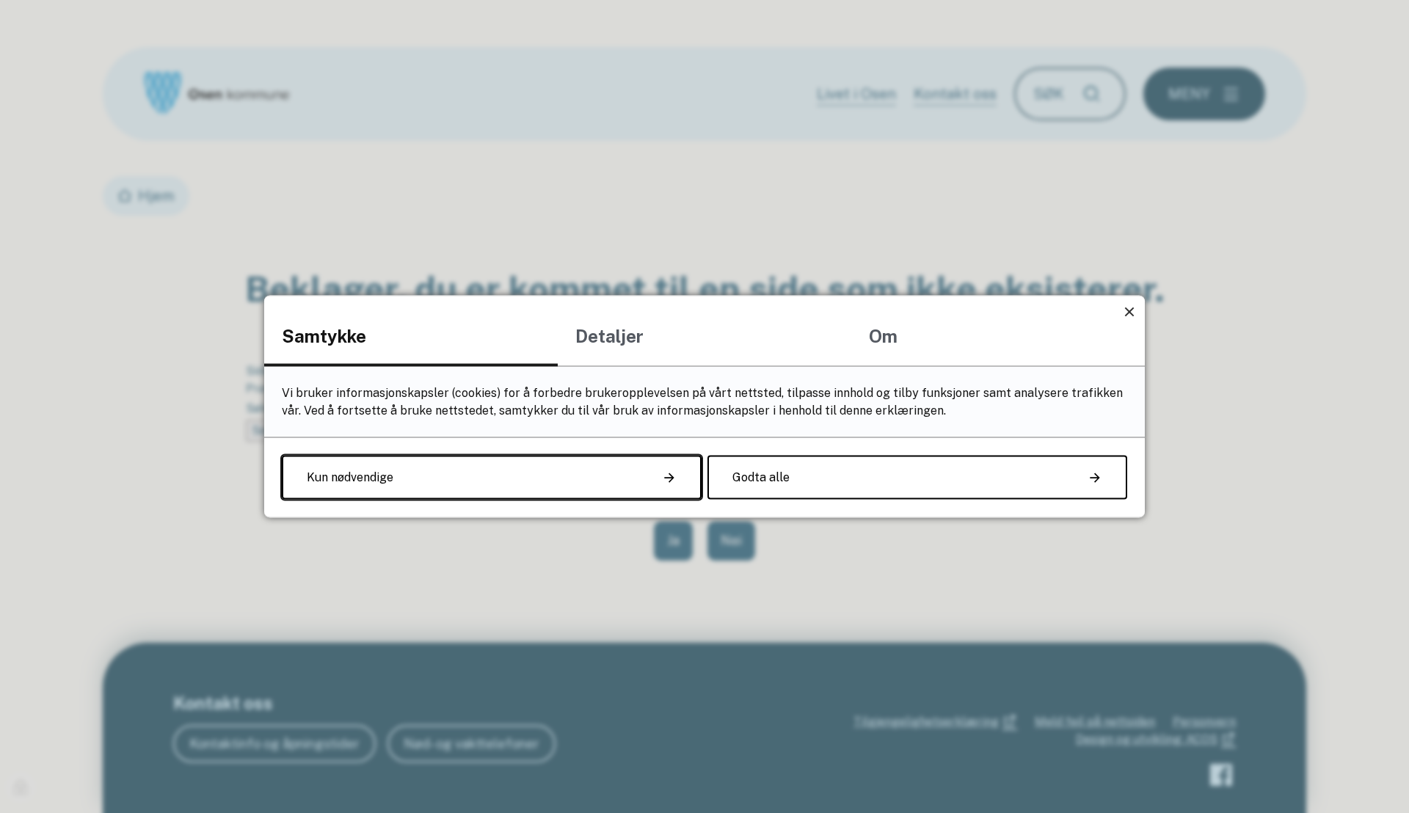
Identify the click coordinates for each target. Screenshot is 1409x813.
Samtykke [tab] (324, 336)
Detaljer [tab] (609, 336)
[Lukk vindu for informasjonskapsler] (1129, 311)
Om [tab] (883, 336)
